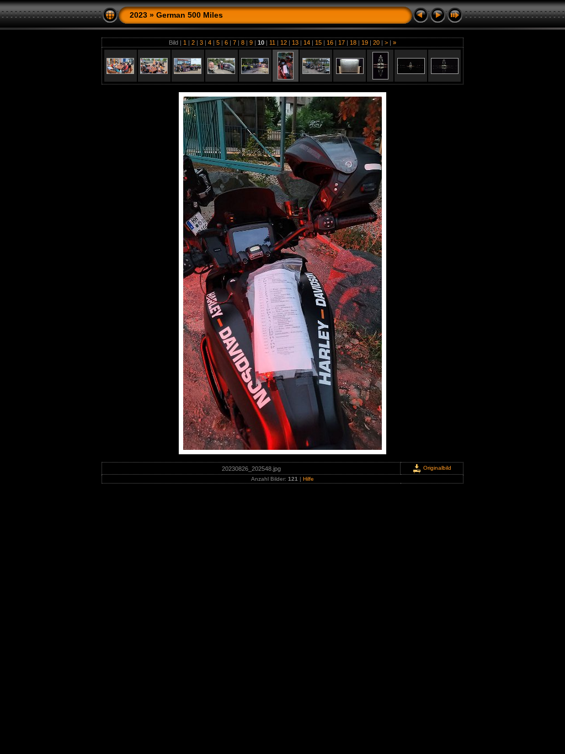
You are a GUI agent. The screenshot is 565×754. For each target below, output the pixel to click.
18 (353, 42)
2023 (138, 14)
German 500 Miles (189, 14)
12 (284, 42)
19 (365, 42)
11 (272, 42)
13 (295, 42)
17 (342, 42)
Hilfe (308, 479)
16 (330, 42)
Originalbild (436, 468)
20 (376, 42)
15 (318, 42)
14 (307, 42)
